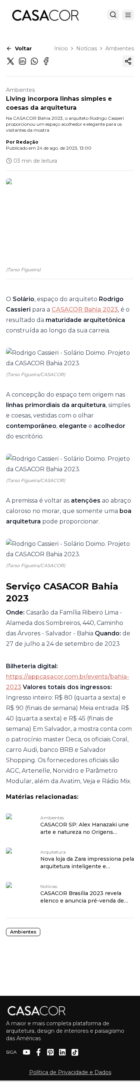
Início (61, 48)
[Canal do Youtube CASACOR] (26, 1052)
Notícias (86, 48)
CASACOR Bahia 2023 (85, 309)
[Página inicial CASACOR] (45, 15)
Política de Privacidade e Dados (70, 1072)
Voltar (23, 48)
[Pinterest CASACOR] (50, 1052)
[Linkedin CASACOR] (62, 1052)
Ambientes (119, 48)
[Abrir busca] (113, 14)
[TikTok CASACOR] (75, 1052)
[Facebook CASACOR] (38, 1052)
